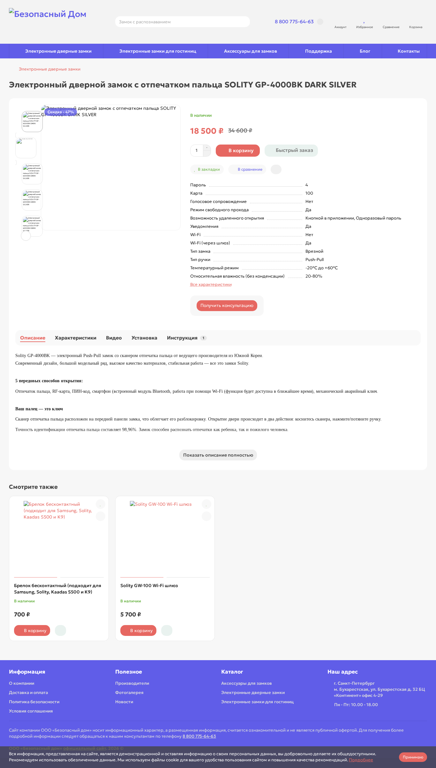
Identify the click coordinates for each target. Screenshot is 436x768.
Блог (365, 51)
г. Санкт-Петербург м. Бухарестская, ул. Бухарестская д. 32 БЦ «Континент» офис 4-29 (379, 689)
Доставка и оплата (28, 692)
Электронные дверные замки (58, 51)
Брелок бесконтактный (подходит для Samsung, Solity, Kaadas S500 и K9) (57, 589)
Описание (32, 338)
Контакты (409, 51)
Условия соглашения (31, 711)
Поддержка (318, 51)
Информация (27, 671)
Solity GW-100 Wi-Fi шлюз (149, 585)
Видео (114, 338)
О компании (21, 683)
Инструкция (185, 338)
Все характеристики (211, 284)
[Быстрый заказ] (60, 630)
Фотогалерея (129, 692)
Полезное (128, 671)
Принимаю (413, 757)
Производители (132, 683)
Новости (124, 702)
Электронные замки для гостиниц (157, 51)
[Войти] (340, 18)
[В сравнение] (100, 516)
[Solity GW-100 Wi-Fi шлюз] (165, 537)
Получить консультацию (226, 305)
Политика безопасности (34, 702)
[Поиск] (243, 22)
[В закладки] (100, 504)
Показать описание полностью (218, 455)
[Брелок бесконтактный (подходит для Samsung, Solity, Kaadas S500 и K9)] (59, 537)
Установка (144, 338)
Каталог (232, 671)
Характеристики (75, 338)
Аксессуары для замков (250, 51)
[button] (26, 112)
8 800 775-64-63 (294, 22)
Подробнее (361, 760)
